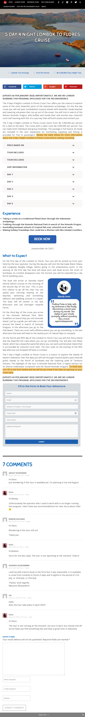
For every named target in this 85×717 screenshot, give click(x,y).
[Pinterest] (71, 2)
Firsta (11, 492)
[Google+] (63, 2)
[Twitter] (75, 2)
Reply (27, 475)
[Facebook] (59, 2)
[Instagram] (67, 2)
